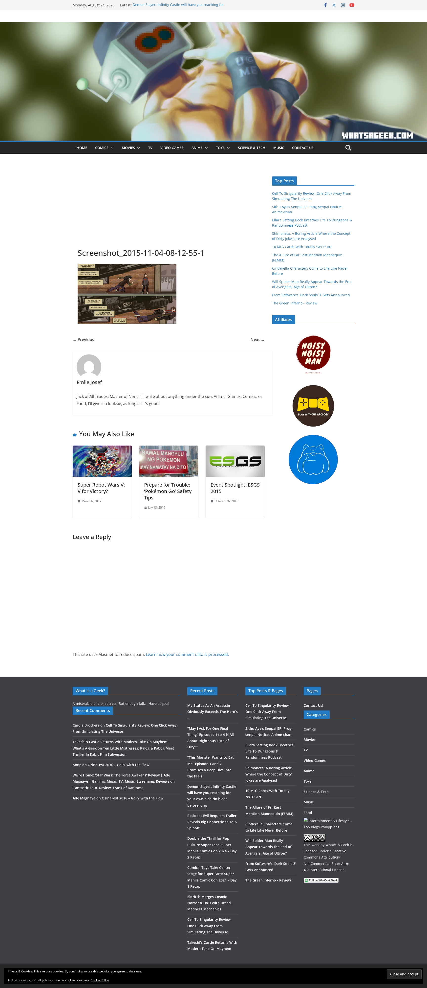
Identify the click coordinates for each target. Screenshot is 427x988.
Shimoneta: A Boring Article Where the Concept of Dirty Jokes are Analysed (268, 774)
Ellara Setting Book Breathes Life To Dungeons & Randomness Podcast (269, 751)
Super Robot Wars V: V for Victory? (101, 487)
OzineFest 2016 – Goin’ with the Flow (118, 764)
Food (308, 812)
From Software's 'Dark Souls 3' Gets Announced (311, 295)
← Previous (83, 339)
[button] (111, 147)
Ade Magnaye (84, 798)
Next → (258, 339)
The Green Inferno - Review (294, 303)
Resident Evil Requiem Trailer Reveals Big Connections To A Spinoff (212, 821)
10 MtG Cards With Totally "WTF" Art (302, 246)
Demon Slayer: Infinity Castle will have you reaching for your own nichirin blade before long (178, 7)
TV (150, 147)
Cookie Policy (100, 980)
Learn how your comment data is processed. (187, 654)
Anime (197, 147)
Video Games (172, 147)
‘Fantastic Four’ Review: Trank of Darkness (108, 787)
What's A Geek (337, 844)
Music (278, 147)
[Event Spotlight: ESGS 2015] (235, 449)
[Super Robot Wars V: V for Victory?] (102, 449)
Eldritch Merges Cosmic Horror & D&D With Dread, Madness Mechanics (209, 902)
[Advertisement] (169, 210)
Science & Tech (251, 147)
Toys (220, 147)
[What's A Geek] (213, 25)
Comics (101, 147)
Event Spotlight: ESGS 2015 (235, 487)
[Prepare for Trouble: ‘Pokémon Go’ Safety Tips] (168, 449)
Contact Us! (303, 147)
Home (82, 147)
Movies (128, 147)
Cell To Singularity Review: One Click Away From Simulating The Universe (209, 925)
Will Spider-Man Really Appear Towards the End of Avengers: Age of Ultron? (268, 846)
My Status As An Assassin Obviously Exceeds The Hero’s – (212, 711)
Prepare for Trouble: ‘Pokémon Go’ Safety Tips (168, 491)
